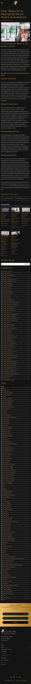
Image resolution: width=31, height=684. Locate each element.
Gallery (4, 653)
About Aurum (6, 273)
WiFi (4, 599)
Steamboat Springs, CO (9, 369)
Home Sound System (8, 310)
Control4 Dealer (7, 283)
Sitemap (17, 680)
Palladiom (5, 542)
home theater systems (8, 480)
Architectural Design (8, 275)
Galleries (4, 651)
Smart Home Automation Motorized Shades (14, 558)
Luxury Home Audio (8, 509)
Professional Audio (7, 546)
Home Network (6, 452)
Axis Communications (8, 400)
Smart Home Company (9, 365)
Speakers (5, 579)
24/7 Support (5, 660)
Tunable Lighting (7, 589)
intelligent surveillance (16, 109)
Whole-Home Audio (7, 593)
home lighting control (8, 450)
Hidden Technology (7, 427)
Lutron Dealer (6, 332)
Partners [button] (3, 658)
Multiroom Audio (7, 523)
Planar (4, 544)
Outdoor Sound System (9, 357)
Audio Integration (7, 394)
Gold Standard (6, 423)
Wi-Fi (4, 595)
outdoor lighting (7, 534)
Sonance (5, 571)
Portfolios (5, 655)
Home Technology (7, 458)
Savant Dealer (6, 359)
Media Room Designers (9, 343)
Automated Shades (7, 398)
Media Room (6, 513)
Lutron (4, 499)
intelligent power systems (20, 175)
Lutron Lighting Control (9, 337)
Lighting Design (7, 330)
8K (3, 386)
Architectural (6, 390)
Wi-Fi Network (6, 597)
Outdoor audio (6, 526)
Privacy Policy (23, 680)
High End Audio (7, 291)
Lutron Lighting (7, 334)
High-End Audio (7, 293)
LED (4, 487)
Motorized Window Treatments (11, 521)
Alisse (4, 388)
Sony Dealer (6, 573)
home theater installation (9, 472)
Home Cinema (6, 446)
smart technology (20, 607)
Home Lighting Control (9, 306)
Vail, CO (5, 378)
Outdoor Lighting (7, 353)
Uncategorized (7, 376)
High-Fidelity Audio (7, 435)
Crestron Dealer (7, 285)
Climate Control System (9, 279)
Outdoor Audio (7, 349)
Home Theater (7, 312)
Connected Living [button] (6, 649)
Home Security (6, 456)
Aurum (4, 396)
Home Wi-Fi (6, 322)
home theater (6, 462)
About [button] (3, 647)
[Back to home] (15, 3)
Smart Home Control (8, 560)
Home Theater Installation (10, 318)
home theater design (8, 466)
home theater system (8, 476)
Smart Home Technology (9, 567)
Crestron (5, 413)
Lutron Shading (7, 339)
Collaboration (6, 409)
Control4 (5, 411)
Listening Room (6, 497)
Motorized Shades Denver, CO (15, 226)
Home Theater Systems (9, 320)
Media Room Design (8, 341)
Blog (2, 662)
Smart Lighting (6, 569)
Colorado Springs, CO (8, 281)
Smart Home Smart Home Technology (12, 564)
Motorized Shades (7, 345)
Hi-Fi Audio (6, 289)
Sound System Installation (9, 577)
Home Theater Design (8, 316)
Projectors (5, 548)
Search (26, 264)
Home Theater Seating (8, 474)
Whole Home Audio (8, 380)
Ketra (4, 484)
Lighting (5, 489)
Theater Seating (7, 587)
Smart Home (6, 554)
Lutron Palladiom (7, 505)
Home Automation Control (10, 304)
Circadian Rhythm (7, 405)
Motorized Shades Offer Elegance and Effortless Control (15, 218)
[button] (2, 3)
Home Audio (6, 296)
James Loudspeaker (7, 482)
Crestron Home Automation (10, 417)
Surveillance (6, 583)
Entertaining (6, 421)
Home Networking (7, 308)
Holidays (5, 437)
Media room (6, 515)
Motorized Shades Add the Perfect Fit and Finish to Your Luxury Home (5, 243)
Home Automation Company (10, 302)
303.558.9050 (4, 640)
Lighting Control (7, 326)
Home (2, 645)
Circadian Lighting (7, 402)
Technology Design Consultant (11, 373)
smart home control (8, 562)
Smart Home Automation (11, 194)
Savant (4, 550)
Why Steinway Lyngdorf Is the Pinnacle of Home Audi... (23, 198)
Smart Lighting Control (9, 367)
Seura (4, 552)
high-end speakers (7, 433)
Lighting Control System (9, 328)
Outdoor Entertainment (9, 351)
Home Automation (7, 300)
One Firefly (12, 680)
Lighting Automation (8, 324)
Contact (3, 664)
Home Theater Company (9, 314)
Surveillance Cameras (8, 371)
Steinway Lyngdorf (7, 581)
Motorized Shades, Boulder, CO (4, 253)
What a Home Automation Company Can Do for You (10, 198)
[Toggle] (29, 271)
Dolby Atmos (6, 419)
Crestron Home (7, 271)
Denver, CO (6, 287)
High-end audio (6, 431)
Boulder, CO (6, 277)
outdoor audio (6, 530)
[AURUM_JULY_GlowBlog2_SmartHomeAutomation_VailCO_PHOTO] (15, 31)
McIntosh (5, 511)
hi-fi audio (5, 425)
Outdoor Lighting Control (10, 355)
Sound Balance (6, 575)
